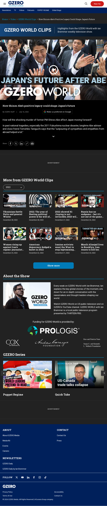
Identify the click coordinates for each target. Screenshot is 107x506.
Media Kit (6, 441)
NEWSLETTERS (12, 458)
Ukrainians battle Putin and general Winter (12, 214)
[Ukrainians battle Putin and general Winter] (14, 200)
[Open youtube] (22, 477)
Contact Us (61, 435)
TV (15, 10)
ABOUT (7, 429)
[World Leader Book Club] (27, 374)
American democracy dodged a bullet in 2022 (40, 247)
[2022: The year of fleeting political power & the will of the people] (40, 200)
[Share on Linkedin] (21, 143)
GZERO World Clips (27, 19)
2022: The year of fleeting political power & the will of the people (39, 215)
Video (13, 19)
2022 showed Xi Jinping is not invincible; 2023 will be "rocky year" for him (66, 216)
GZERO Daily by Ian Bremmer (14, 469)
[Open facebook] (34, 477)
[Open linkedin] (28, 477)
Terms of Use (7, 496)
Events (5, 446)
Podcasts (30, 10)
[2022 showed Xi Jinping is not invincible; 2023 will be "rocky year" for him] (66, 200)
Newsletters (6, 10)
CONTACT (63, 429)
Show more (53, 265)
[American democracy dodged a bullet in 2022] (40, 233)
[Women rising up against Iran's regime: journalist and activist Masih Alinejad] (14, 233)
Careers (6, 451)
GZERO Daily (8, 464)
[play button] (53, 70)
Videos (21, 10)
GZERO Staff (9, 112)
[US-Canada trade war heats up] (79, 374)
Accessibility (59, 492)
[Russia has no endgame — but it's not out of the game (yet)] (92, 200)
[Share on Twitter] (16, 143)
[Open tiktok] (45, 477)
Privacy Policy (8, 492)
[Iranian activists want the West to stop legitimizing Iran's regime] (66, 233)
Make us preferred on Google (59, 112)
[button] (97, 3)
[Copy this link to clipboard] (27, 143)
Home (5, 19)
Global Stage (56, 10)
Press (59, 441)
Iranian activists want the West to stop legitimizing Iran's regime (64, 248)
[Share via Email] (32, 143)
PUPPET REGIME (43, 10)
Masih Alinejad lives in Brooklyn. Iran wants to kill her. (92, 247)
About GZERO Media (11, 435)
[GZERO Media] (46, 4)
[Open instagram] (39, 477)
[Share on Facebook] (10, 143)
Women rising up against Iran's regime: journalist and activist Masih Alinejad (13, 249)
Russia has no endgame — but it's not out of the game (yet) (91, 215)
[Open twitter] (17, 477)
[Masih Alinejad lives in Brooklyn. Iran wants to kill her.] (92, 233)
